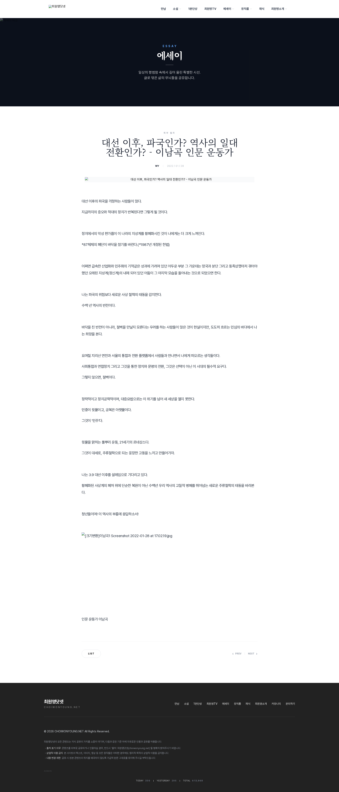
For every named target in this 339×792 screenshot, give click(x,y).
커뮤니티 (276, 703)
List (91, 653)
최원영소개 (277, 9)
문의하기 (290, 703)
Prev (236, 653)
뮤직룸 (245, 9)
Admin (48, 771)
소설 (175, 9)
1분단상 (192, 9)
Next (252, 653)
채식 (261, 9)
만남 (163, 9)
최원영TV (210, 9)
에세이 (227, 9)
